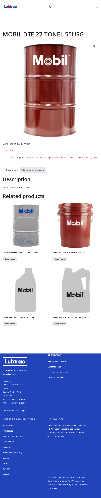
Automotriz (8, 425)
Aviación (6, 474)
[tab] (12, 170)
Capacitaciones (54, 366)
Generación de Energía (36, 157)
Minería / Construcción (79, 157)
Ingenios (51, 157)
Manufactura (61, 157)
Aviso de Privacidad (56, 377)
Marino (6, 458)
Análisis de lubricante (56, 361)
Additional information (32, 170)
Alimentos (7, 447)
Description (12, 170)
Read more (10, 259)
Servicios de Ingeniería (57, 372)
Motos (6, 463)
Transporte (8, 430)
